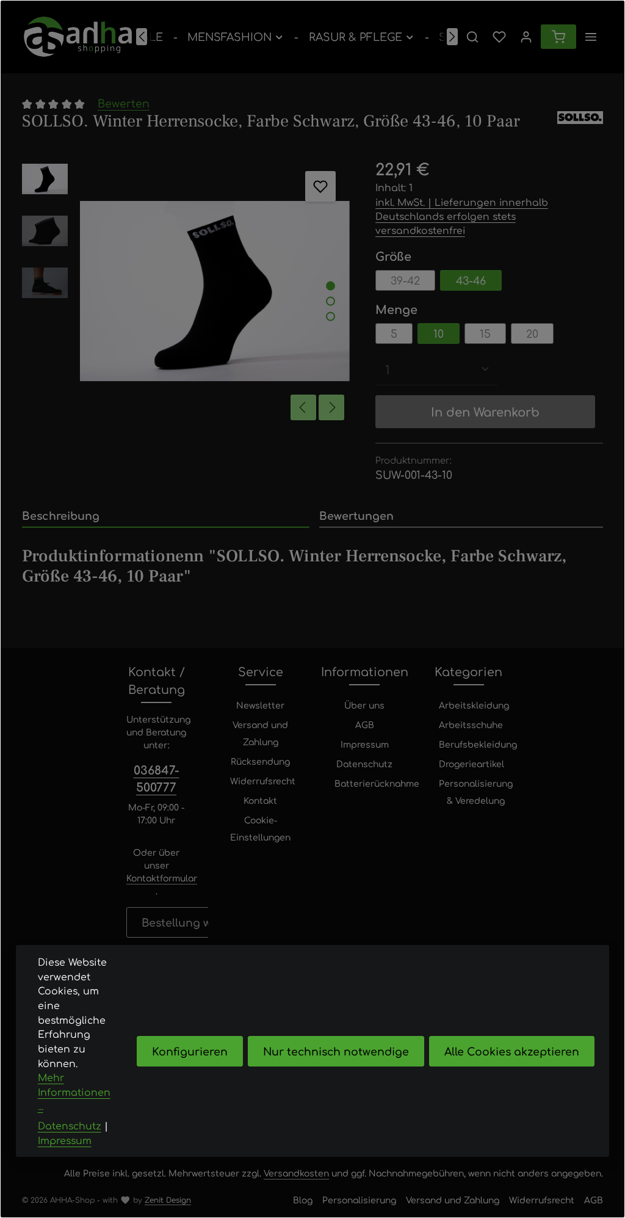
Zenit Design (168, 1200)
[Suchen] (472, 36)
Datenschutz (364, 763)
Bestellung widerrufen (202, 922)
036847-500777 (156, 778)
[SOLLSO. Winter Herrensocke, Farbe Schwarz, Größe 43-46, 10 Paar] (215, 291)
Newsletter (260, 704)
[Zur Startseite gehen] (78, 37)
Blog (302, 1199)
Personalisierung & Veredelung (476, 792)
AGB (364, 724)
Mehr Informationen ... (74, 1091)
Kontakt (260, 800)
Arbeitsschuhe (471, 724)
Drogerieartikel (471, 763)
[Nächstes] (452, 36)
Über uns (364, 704)
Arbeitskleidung (474, 704)
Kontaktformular (161, 877)
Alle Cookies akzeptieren (511, 1051)
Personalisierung (359, 1199)
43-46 (471, 280)
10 (438, 333)
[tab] (165, 516)
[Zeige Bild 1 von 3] (330, 285)
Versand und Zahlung (260, 733)
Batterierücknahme (376, 783)
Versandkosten (296, 1172)
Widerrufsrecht (262, 780)
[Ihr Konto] (526, 36)
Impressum (365, 743)
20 (532, 333)
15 (485, 333)
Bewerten (124, 103)
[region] (186, 291)
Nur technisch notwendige (336, 1051)
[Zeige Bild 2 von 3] (330, 300)
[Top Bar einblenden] (591, 36)
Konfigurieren (190, 1051)
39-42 (405, 280)
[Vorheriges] (141, 36)
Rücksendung (260, 761)
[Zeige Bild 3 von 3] (330, 316)
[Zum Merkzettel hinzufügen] (320, 186)
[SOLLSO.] (580, 121)
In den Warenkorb (485, 411)
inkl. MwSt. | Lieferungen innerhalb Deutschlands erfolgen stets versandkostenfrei (461, 216)
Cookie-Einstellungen (260, 828)
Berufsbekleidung (478, 743)
